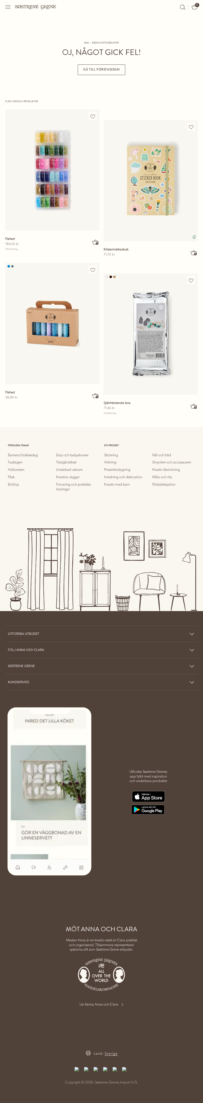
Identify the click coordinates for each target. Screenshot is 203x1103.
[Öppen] (8, 7)
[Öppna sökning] (182, 7)
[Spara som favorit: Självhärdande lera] (191, 280)
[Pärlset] (52, 170)
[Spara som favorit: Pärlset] (92, 116)
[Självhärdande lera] (151, 334)
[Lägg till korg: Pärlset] (96, 242)
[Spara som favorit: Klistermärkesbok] (191, 126)
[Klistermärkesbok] (151, 180)
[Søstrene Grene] (35, 6)
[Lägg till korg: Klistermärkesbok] (194, 252)
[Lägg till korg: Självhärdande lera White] (194, 406)
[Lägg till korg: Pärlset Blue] (96, 395)
